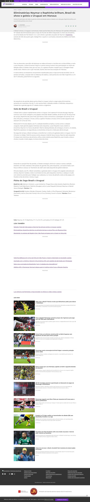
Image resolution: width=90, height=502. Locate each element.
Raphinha (69, 35)
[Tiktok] (7, 474)
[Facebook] (3, 1)
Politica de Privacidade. (49, 499)
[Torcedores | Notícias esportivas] (8, 4)
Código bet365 (72, 476)
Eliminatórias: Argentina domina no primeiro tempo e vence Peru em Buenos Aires (40, 230)
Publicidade (39, 1)
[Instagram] (7, 1)
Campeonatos (44, 4)
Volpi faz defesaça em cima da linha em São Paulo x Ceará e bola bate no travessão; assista (42, 258)
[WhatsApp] (14, 474)
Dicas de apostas (72, 471)
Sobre (43, 1)
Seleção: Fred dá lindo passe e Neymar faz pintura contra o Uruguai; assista (37, 227)
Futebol (19, 9)
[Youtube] (9, 1)
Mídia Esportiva (54, 4)
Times (36, 4)
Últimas (31, 4)
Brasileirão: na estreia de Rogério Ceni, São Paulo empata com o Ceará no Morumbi (40, 233)
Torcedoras (49, 476)
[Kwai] (11, 1)
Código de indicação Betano (75, 474)
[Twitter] (5, 1)
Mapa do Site (17, 1)
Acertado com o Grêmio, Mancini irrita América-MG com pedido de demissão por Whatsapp (43, 261)
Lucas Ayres (22, 24)
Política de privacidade (24, 1)
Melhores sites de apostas (75, 472)
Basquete (48, 477)
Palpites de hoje (77, 4)
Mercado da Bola (66, 4)
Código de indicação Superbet (76, 477)
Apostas (24, 4)
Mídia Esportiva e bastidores (54, 474)
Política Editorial (32, 1)
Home (15, 9)
